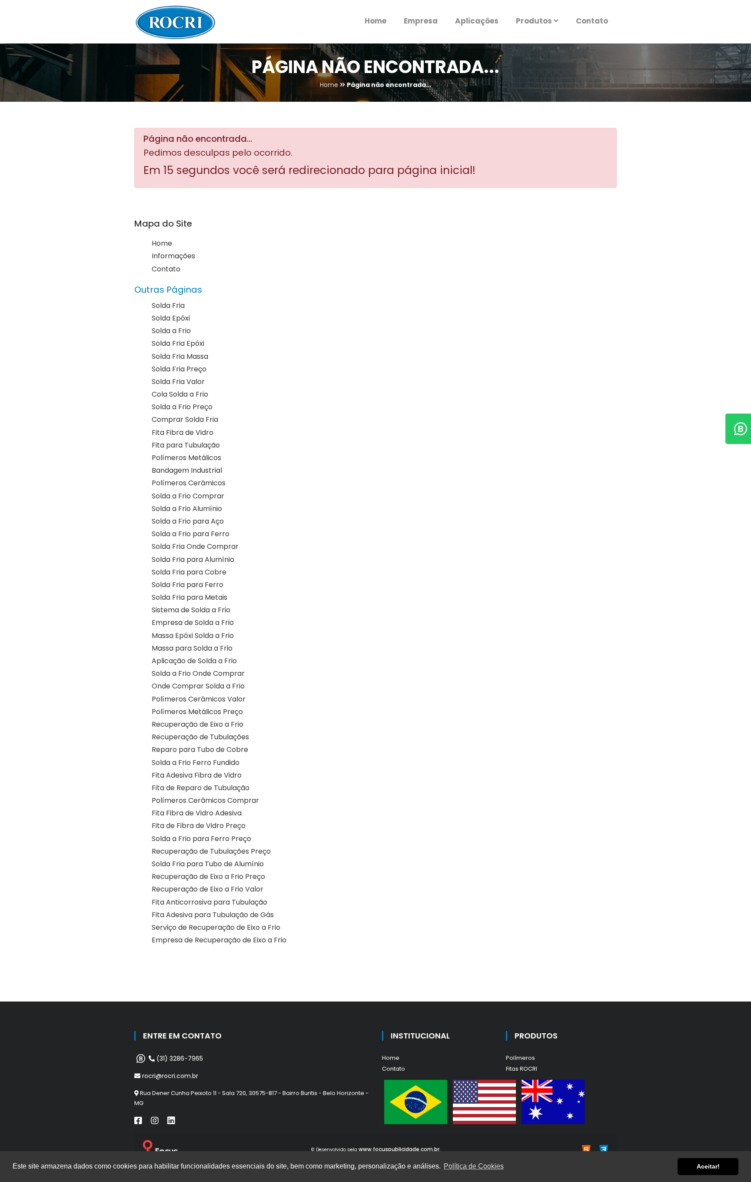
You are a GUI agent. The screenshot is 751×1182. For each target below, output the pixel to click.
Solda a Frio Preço (182, 407)
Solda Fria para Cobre (189, 572)
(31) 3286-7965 (179, 1058)
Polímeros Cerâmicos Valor (199, 699)
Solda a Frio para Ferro (190, 534)
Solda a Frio (171, 331)
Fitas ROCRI (521, 1069)
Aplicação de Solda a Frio (194, 661)
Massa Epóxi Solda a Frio (193, 636)
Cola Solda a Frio (180, 394)
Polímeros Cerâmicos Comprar (205, 800)
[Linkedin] (171, 1120)
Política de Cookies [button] (474, 1166)
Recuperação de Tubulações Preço (211, 851)
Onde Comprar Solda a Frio (198, 686)
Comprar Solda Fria (185, 419)
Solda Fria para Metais (189, 597)
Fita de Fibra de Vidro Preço (199, 826)
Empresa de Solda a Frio (193, 623)
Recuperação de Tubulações (200, 737)
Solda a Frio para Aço (188, 521)
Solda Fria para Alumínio (193, 559)
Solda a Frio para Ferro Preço (201, 839)
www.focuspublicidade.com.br (399, 1149)
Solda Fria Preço (179, 369)
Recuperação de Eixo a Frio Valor (207, 889)
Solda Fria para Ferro (187, 585)
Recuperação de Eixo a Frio (197, 724)
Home (375, 21)
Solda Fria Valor (178, 382)
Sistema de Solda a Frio (191, 610)
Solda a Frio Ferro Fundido (195, 763)
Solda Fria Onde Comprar (195, 546)
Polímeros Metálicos (186, 458)
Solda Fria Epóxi (178, 343)
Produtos (535, 21)
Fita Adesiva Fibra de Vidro (197, 775)
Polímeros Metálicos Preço (197, 712)
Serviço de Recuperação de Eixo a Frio (216, 927)
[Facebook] (138, 1120)
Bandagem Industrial (187, 470)
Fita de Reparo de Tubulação (200, 788)
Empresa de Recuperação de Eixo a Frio (219, 940)
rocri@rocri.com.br (169, 1076)
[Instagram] (155, 1120)
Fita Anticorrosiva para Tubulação (209, 902)
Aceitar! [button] (708, 1166)
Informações (173, 256)
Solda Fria (168, 306)
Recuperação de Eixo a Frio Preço (208, 876)
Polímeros (520, 1058)
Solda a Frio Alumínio (187, 509)
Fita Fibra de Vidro (182, 432)
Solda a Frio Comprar (188, 496)
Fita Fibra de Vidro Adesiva (197, 813)
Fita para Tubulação (186, 445)
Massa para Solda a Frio (192, 648)
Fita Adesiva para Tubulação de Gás (213, 915)
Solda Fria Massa (180, 356)
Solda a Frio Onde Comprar (198, 673)
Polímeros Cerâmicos (189, 483)
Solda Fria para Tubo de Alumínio (208, 864)
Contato (592, 21)
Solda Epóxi (171, 318)
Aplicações (476, 21)
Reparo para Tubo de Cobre (200, 750)
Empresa (421, 21)
